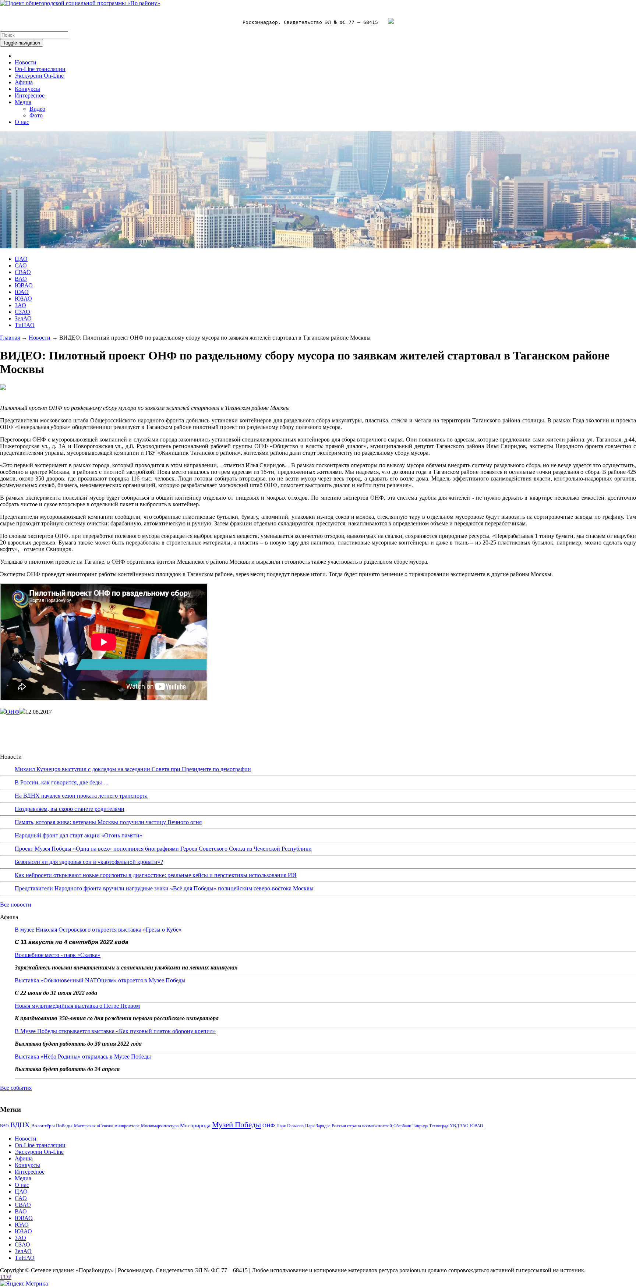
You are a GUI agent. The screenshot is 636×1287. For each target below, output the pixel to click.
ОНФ (13, 712)
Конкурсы (27, 89)
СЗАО (22, 312)
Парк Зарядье (317, 1125)
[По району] (80, 3)
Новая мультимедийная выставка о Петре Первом (77, 1006)
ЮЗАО (23, 298)
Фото (36, 115)
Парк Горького (290, 1125)
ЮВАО (24, 285)
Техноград (438, 1125)
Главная (10, 337)
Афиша (24, 82)
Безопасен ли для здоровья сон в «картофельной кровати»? (89, 862)
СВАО (23, 272)
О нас (22, 122)
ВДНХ (20, 1125)
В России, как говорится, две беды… (61, 782)
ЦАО (21, 259)
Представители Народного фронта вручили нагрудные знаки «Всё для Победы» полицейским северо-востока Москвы (164, 888)
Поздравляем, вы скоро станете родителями (69, 809)
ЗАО (20, 305)
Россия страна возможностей (362, 1125)
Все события (16, 1088)
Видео (37, 109)
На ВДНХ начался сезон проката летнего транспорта (81, 796)
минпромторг (126, 1125)
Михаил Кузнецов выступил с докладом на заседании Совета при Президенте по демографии (133, 769)
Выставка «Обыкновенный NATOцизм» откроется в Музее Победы (100, 980)
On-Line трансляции (40, 69)
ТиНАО (25, 325)
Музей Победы (236, 1124)
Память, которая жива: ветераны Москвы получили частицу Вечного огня (108, 822)
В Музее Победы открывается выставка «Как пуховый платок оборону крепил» (115, 1031)
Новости (25, 62)
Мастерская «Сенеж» (93, 1125)
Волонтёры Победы (52, 1125)
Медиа (23, 102)
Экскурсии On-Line (39, 75)
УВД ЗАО (459, 1125)
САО (21, 265)
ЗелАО (23, 318)
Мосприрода (195, 1125)
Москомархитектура (160, 1125)
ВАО (21, 279)
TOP (5, 1277)
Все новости (15, 904)
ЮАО (22, 292)
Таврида (420, 1125)
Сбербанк (402, 1125)
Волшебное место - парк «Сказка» (57, 955)
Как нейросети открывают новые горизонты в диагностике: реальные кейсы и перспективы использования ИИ (156, 875)
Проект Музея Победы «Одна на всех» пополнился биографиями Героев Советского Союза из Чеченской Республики (163, 848)
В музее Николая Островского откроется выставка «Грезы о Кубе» (98, 929)
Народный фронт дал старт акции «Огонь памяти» (78, 835)
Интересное (30, 95)
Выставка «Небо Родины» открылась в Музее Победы (83, 1056)
